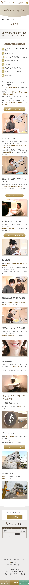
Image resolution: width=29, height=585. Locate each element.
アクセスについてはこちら (14, 447)
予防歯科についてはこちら (14, 235)
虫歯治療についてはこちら (14, 109)
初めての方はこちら (15, 195)
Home (3, 19)
